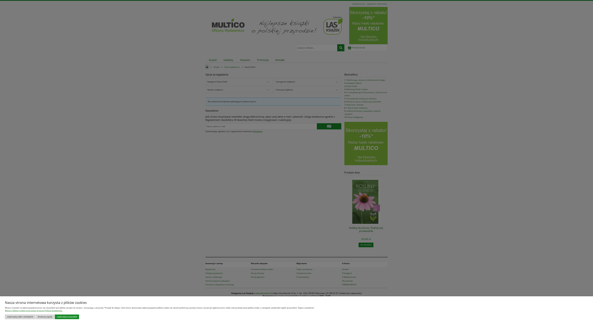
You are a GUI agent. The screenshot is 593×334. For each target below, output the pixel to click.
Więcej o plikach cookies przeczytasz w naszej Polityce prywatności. (34, 310)
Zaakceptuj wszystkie (67, 317)
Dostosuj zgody (45, 317)
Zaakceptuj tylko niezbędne (20, 317)
